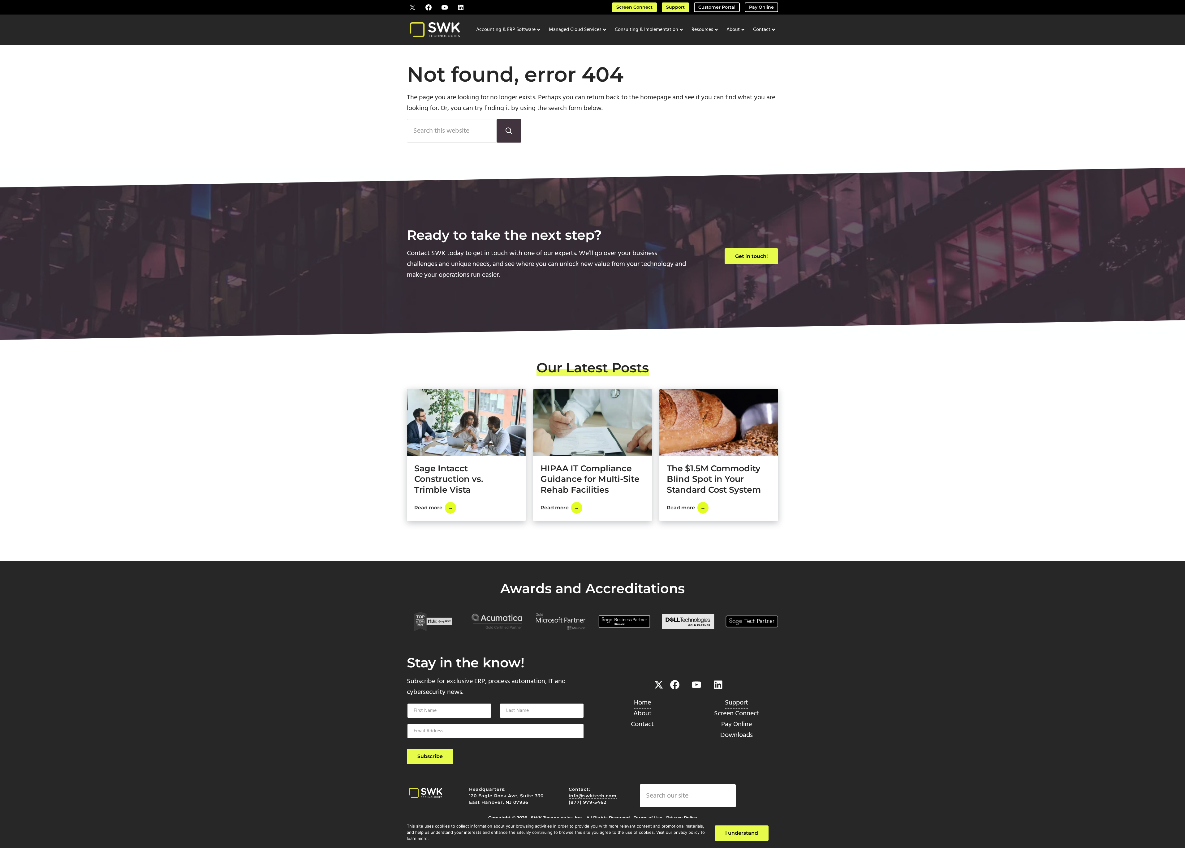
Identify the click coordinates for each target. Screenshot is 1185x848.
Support (675, 7)
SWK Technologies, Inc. (557, 817)
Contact (642, 724)
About (642, 713)
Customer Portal (716, 7)
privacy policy (687, 832)
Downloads (736, 735)
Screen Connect (634, 7)
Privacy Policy (681, 817)
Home (642, 702)
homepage (655, 97)
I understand (741, 833)
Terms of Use (648, 817)
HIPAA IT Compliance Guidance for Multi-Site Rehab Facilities (590, 479)
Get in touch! (751, 256)
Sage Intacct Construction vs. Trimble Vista (448, 479)
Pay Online (761, 7)
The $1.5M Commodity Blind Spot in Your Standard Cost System (714, 479)
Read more (435, 509)
